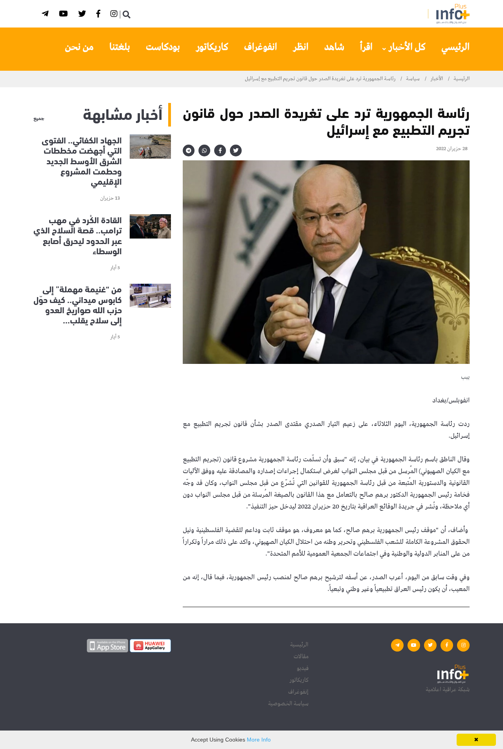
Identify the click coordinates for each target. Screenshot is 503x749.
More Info (259, 739)
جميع (38, 118)
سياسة (413, 79)
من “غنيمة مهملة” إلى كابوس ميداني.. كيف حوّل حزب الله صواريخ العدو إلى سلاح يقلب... (77, 304)
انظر (300, 47)
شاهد (334, 47)
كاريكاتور (212, 47)
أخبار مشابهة (122, 112)
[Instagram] (115, 15)
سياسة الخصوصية (288, 703)
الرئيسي (455, 47)
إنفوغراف (298, 692)
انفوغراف (260, 47)
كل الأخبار (407, 47)
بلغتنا (119, 47)
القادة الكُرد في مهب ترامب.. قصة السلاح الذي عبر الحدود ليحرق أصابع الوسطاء (77, 235)
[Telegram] (46, 15)
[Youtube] (64, 15)
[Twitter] (83, 15)
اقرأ (366, 47)
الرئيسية (461, 79)
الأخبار (436, 79)
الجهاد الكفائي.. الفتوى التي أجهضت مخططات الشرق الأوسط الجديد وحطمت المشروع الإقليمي (82, 160)
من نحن (79, 47)
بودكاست (163, 47)
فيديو (302, 668)
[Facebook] (99, 15)
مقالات (301, 656)
